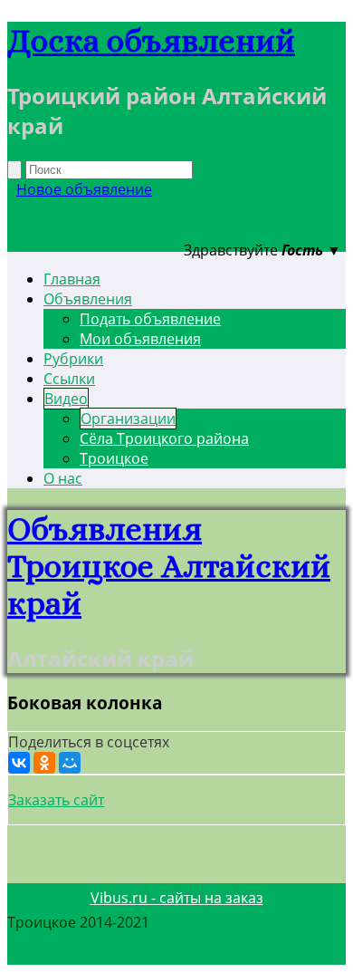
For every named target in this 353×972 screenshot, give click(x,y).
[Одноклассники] (44, 763)
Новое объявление (84, 189)
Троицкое (114, 458)
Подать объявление (150, 319)
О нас (62, 478)
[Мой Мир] (70, 763)
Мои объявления (140, 339)
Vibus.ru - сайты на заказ (177, 898)
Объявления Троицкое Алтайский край (168, 565)
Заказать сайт (56, 800)
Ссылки (69, 379)
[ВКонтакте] (19, 763)
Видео (66, 399)
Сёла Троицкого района (164, 438)
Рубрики (73, 359)
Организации (128, 418)
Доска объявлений (151, 40)
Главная (71, 279)
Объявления (87, 299)
